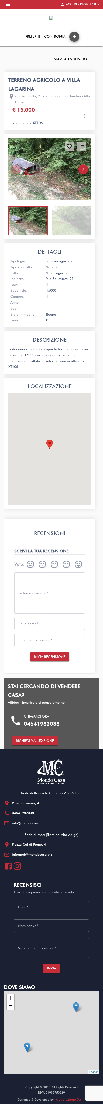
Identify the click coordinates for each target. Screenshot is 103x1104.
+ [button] (10, 998)
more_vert (85, 116)
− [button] (10, 1006)
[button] (83, 169)
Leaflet (94, 1072)
